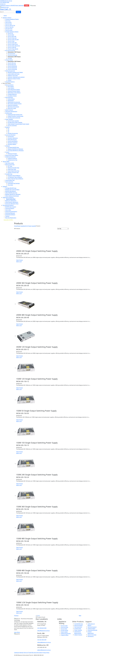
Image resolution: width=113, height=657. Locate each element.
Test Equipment (9, 97)
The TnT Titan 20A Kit (13, 49)
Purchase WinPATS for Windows (16, 150)
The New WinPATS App (13, 147)
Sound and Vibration (10, 135)
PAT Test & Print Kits (10, 50)
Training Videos (91, 628)
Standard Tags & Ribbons (14, 175)
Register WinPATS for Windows (15, 149)
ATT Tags (10, 166)
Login (26, 5)
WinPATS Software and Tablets (15, 72)
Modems (7, 127)
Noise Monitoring (12, 139)
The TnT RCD (8, 22)
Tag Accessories (9, 182)
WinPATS (13, 5)
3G (8, 130)
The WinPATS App (78, 624)
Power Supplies (9, 119)
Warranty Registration (10, 217)
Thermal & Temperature (11, 111)
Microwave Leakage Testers (15, 103)
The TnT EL (7, 20)
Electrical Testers (9, 85)
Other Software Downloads (12, 196)
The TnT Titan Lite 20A (13, 39)
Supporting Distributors (11, 211)
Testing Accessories (10, 71)
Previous (16, 615)
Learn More (17, 632)
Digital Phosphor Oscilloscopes (15, 116)
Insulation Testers (12, 96)
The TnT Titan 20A (12, 42)
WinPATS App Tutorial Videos (12, 189)
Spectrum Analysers (13, 105)
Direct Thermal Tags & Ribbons (15, 178)
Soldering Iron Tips (12, 160)
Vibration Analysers (12, 142)
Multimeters (11, 100)
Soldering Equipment (10, 157)
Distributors (91, 636)
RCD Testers (11, 86)
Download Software (10, 214)
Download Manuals (10, 213)
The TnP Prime (8, 28)
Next (80, 615)
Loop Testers (11, 88)
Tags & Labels (6, 161)
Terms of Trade (27, 652)
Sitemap (21, 652)
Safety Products (9, 110)
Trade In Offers (64, 635)
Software (7, 146)
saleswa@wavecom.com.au (44, 642)
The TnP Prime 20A (12, 55)
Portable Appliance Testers (11, 31)
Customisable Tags (10, 180)
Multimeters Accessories (14, 102)
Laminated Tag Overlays (14, 183)
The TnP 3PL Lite (12, 64)
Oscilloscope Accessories (14, 117)
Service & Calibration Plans (11, 203)
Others (9, 80)
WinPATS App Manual (10, 191)
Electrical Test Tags (10, 164)
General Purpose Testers (14, 91)
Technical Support (9, 208)
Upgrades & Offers (8, 220)
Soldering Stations (12, 158)
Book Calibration (19, 5)
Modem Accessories (13, 133)
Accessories (11, 136)
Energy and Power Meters (11, 155)
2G (8, 128)
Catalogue (2, 5)
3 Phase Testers (9, 60)
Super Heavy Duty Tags (13, 171)
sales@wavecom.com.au (6, 0)
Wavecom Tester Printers (14, 78)
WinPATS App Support (10, 207)
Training (7, 216)
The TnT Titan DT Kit (10, 25)
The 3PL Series (8, 30)
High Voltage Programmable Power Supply (18, 124)
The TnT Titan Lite (12, 38)
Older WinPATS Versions (11, 192)
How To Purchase (92, 635)
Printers (7, 152)
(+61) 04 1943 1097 (41, 639)
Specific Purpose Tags (13, 172)
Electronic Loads (12, 108)
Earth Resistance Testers (14, 89)
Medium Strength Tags (13, 167)
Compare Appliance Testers (12, 19)
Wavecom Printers (12, 153)
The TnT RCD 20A (12, 36)
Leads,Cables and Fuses (13, 74)
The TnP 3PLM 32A (12, 67)
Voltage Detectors (12, 94)
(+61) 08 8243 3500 (4, 2)
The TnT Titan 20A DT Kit (14, 46)
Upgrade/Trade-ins (10, 81)
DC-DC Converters (12, 125)
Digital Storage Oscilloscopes (15, 114)
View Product (19, 260)
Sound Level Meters (13, 141)
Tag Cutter (10, 185)
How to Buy (8, 210)
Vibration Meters (12, 144)
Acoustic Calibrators (13, 138)
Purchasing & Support (8, 205)
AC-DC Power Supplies (13, 121)
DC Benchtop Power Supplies (15, 122)
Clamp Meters (11, 99)
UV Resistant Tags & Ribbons (15, 177)
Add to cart (19, 261)
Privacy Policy (46, 652)
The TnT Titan (8, 24)
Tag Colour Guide (9, 163)
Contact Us (2, 4)
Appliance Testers (7, 17)
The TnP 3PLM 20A (12, 66)
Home (5, 15)
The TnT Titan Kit (9, 27)
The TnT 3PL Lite (12, 63)
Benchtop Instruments (13, 106)
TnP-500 (10, 58)
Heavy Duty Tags (12, 169)
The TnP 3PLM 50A (12, 69)
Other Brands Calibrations (11, 202)
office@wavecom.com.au (43, 630)
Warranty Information (36, 652)
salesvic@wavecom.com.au (44, 650)
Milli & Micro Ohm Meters (14, 92)
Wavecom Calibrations (10, 200)
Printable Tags (8, 174)
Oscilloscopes (8, 113)
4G (8, 131)
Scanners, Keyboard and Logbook (16, 77)
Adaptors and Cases (13, 75)
